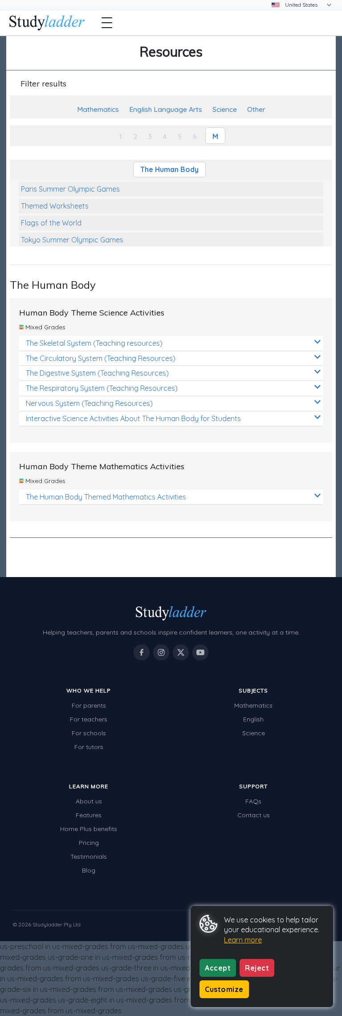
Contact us (253, 815)
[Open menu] (107, 23)
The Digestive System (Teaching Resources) (97, 373)
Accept (218, 967)
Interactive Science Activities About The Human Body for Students (133, 418)
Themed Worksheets (55, 205)
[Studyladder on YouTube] (200, 652)
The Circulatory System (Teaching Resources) (100, 358)
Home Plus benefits (88, 829)
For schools (89, 733)
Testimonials (88, 856)
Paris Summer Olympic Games (70, 188)
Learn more (243, 939)
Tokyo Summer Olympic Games (72, 239)
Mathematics (253, 705)
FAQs (253, 801)
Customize (224, 989)
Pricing (89, 843)
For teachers (88, 719)
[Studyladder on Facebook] (142, 652)
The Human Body (169, 169)
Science (253, 733)
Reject (257, 967)
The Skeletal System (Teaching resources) (94, 343)
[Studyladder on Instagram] (161, 652)
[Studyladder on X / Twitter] (181, 652)
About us (89, 801)
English (253, 719)
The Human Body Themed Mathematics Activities (106, 496)
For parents (89, 705)
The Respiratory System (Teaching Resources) (102, 388)
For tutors (88, 747)
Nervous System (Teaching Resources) (89, 403)
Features (89, 815)
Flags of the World (51, 222)
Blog (88, 870)
